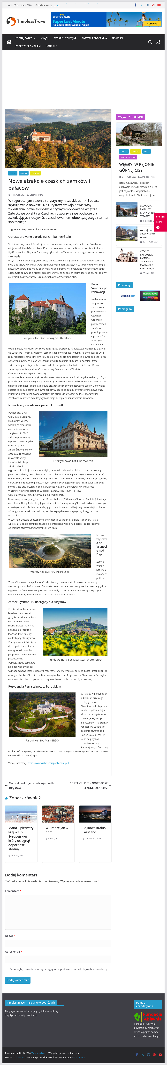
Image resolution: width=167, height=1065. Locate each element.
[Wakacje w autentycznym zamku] (126, 236)
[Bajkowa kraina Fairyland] (95, 808)
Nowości (117, 38)
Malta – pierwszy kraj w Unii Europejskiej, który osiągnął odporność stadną (20, 838)
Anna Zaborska (147, 176)
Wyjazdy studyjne (65, 38)
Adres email (13, 951)
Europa (23, 173)
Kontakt (51, 46)
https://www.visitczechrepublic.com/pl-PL (49, 763)
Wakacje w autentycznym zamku (147, 234)
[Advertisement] (83, 74)
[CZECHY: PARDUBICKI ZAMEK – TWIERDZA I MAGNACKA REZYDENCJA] (126, 262)
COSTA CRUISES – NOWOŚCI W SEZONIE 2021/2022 (88, 785)
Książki (45, 38)
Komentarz (13, 891)
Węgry (146, 151)
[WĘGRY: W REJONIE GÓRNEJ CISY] (139, 135)
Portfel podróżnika (94, 38)
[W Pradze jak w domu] (58, 808)
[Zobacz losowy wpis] (158, 42)
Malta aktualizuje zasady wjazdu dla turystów (31, 785)
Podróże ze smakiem (28, 46)
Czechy (13, 173)
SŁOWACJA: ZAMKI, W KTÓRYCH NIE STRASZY (147, 211)
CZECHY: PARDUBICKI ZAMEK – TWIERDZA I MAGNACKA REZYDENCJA (147, 260)
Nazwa (10, 936)
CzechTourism (36, 194)
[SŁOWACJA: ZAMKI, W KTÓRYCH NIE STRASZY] (126, 213)
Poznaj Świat (23, 38)
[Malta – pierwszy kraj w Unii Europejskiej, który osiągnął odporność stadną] (21, 808)
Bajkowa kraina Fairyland (94, 830)
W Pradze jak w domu (57, 830)
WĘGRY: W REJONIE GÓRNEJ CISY (136, 167)
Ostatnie (35, 173)
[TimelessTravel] (9, 42)
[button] (34, 38)
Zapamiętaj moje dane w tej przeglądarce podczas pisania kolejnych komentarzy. (58, 969)
